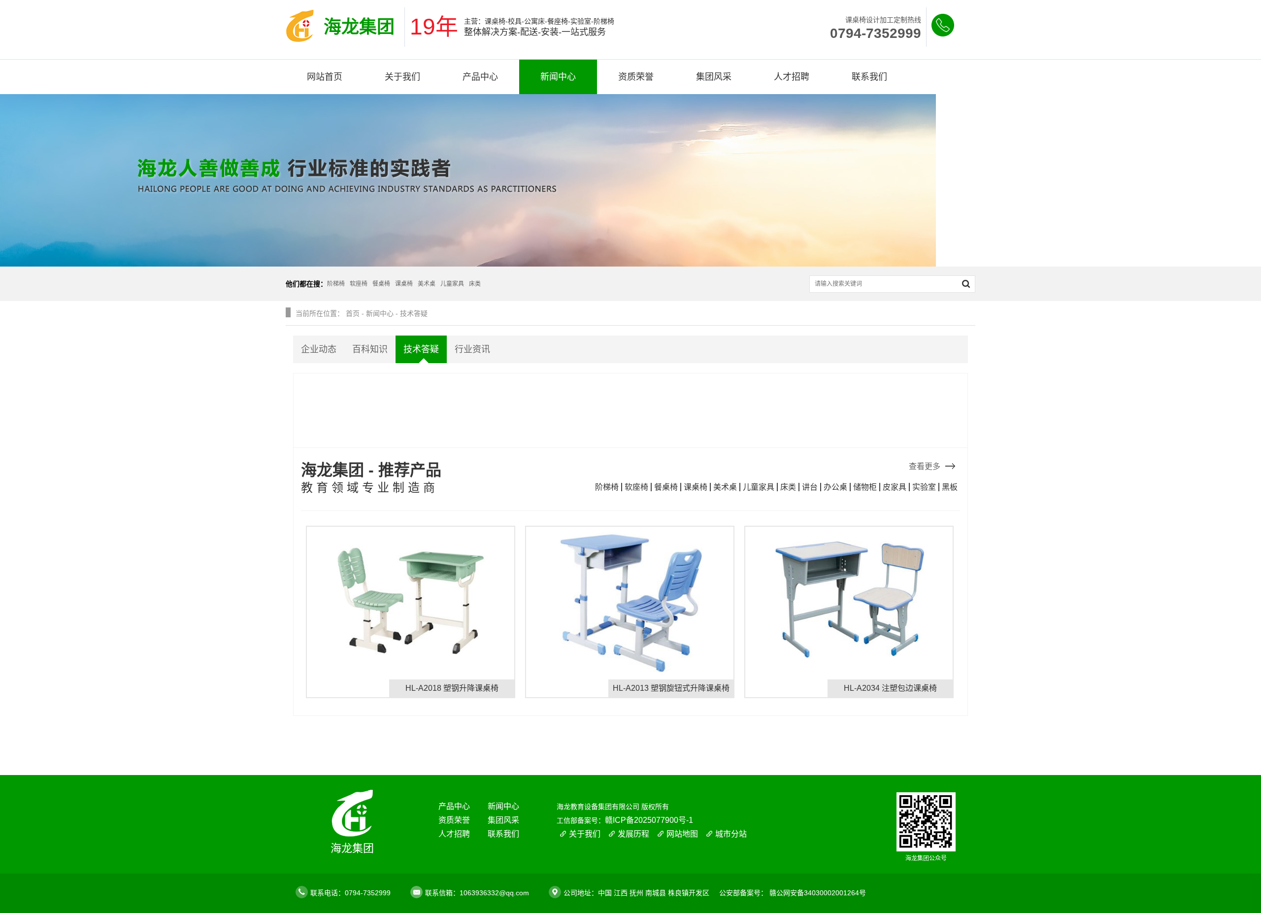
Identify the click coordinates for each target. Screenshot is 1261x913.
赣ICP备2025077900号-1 (649, 820)
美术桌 (725, 487)
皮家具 (894, 487)
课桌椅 (695, 487)
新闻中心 (558, 77)
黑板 (950, 487)
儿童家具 (758, 487)
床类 (788, 487)
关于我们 (402, 77)
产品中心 (480, 77)
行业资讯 (472, 349)
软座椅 (636, 487)
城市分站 (731, 834)
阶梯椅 (607, 487)
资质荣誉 (636, 77)
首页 (353, 313)
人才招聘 (791, 77)
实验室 (924, 487)
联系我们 (869, 77)
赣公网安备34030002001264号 (817, 893)
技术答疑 (414, 313)
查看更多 (924, 466)
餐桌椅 (666, 487)
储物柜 (865, 487)
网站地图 (682, 834)
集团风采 (713, 77)
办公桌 (835, 487)
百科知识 (370, 349)
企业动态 (318, 349)
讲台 (810, 487)
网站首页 (324, 77)
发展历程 (633, 834)
